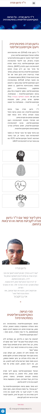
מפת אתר (20, 404)
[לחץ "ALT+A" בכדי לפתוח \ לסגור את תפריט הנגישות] (3, 411)
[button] (34, 3)
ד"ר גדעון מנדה (18, 2)
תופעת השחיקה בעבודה (20, 96)
